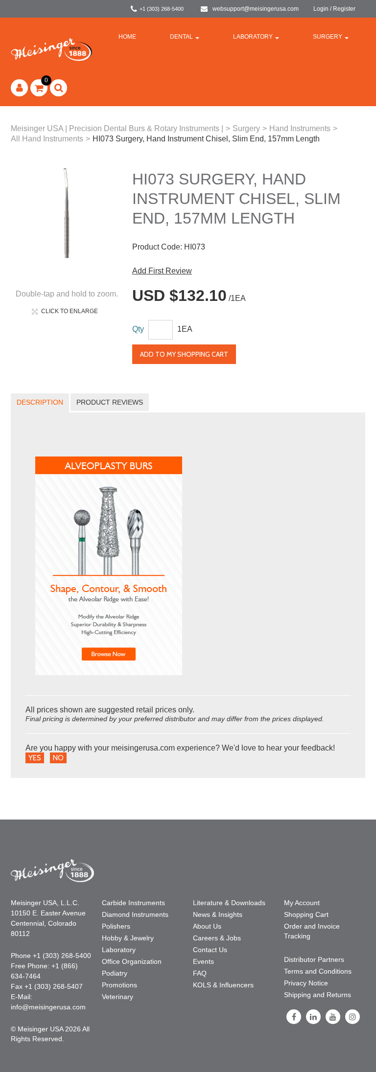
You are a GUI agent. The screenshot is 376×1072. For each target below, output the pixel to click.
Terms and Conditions (318, 971)
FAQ (200, 973)
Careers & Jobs (217, 938)
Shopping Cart (306, 914)
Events (203, 961)
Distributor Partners (314, 959)
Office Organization (132, 961)
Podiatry (114, 973)
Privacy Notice (306, 983)
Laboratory (253, 36)
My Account (302, 903)
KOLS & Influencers (223, 985)
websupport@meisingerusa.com (255, 8)
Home (127, 36)
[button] (38, 87)
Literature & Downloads (229, 903)
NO (58, 757)
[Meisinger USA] (51, 49)
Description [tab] (40, 402)
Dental (181, 36)
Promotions (119, 985)
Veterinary (117, 997)
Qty (138, 329)
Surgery (327, 36)
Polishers (116, 926)
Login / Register (334, 8)
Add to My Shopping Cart (184, 354)
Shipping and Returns (317, 995)
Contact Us (210, 950)
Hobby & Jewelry (128, 938)
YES (34, 757)
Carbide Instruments (133, 903)
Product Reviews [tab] (109, 402)
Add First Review (162, 271)
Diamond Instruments (135, 914)
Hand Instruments (299, 128)
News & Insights (217, 914)
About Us (207, 926)
